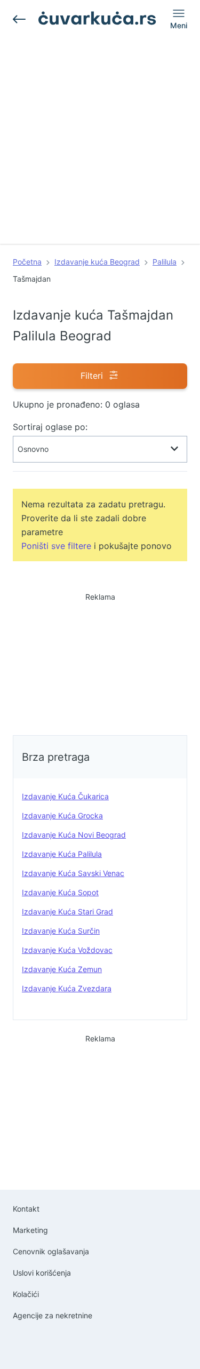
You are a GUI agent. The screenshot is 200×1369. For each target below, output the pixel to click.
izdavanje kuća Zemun (62, 969)
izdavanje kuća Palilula (62, 853)
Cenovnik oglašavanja (51, 1251)
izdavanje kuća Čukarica (65, 796)
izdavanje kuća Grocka (62, 815)
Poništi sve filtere (56, 545)
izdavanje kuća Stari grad (67, 911)
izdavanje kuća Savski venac (73, 873)
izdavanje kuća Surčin (61, 930)
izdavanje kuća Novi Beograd (74, 834)
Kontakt (26, 1208)
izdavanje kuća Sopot (60, 892)
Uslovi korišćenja (42, 1272)
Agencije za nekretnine (52, 1315)
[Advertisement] (100, 144)
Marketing (30, 1230)
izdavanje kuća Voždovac (67, 949)
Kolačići (26, 1294)
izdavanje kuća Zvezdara (66, 988)
